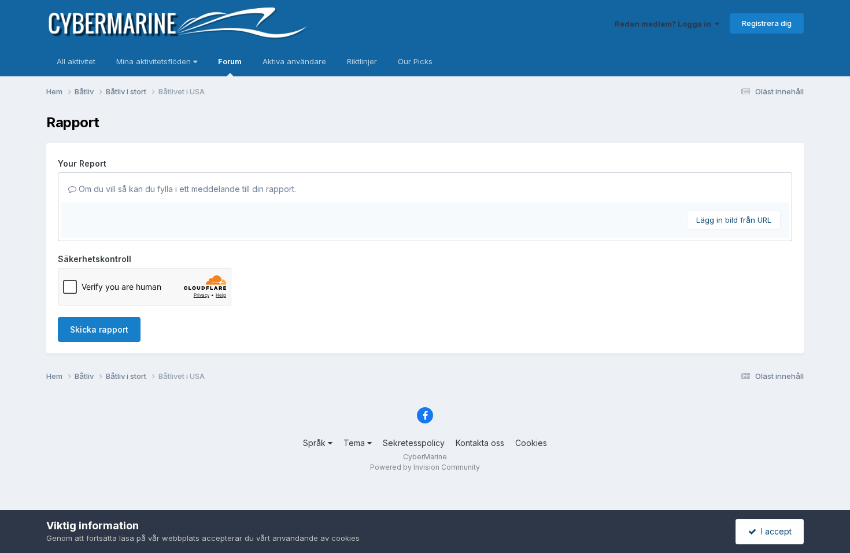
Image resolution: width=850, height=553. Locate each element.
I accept (774, 531)
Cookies (531, 443)
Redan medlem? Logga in (665, 23)
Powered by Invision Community (425, 467)
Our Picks (415, 61)
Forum (230, 61)
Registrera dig (767, 23)
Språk (315, 443)
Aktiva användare (294, 61)
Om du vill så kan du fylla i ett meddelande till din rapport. (186, 189)
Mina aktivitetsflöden (154, 61)
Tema (355, 443)
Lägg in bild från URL (733, 219)
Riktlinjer (362, 61)
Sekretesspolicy (414, 443)
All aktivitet (76, 61)
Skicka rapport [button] (99, 329)
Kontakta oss (480, 443)
